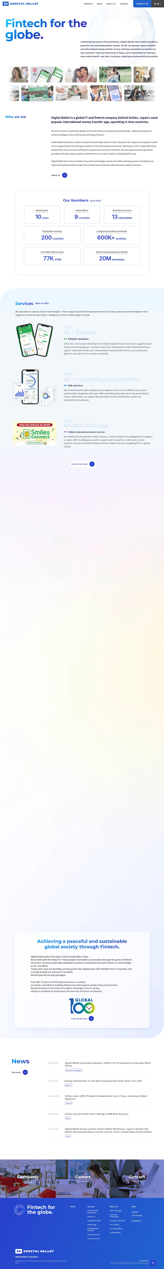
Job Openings (136, 1215)
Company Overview (117, 1220)
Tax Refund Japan (94, 1220)
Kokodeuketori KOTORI (93, 1229)
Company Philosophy (114, 1215)
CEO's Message (115, 1210)
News (133, 1206)
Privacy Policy (144, 1261)
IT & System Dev (93, 1234)
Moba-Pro (91, 1216)
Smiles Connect (93, 1238)
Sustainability (115, 1232)
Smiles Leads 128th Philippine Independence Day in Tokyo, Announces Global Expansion (106, 1097)
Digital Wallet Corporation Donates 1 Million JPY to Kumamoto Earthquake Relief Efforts (108, 1064)
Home (72, 1206)
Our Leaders (114, 1224)
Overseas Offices (116, 1228)
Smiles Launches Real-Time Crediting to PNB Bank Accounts (97, 1113)
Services (91, 1206)
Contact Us (136, 1220)
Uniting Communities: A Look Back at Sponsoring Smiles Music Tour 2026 (103, 1080)
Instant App (91, 1224)
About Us (114, 1206)
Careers (134, 1212)
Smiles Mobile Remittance (93, 1211)
